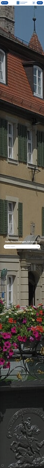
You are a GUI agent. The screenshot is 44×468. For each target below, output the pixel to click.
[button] (2, 465)
